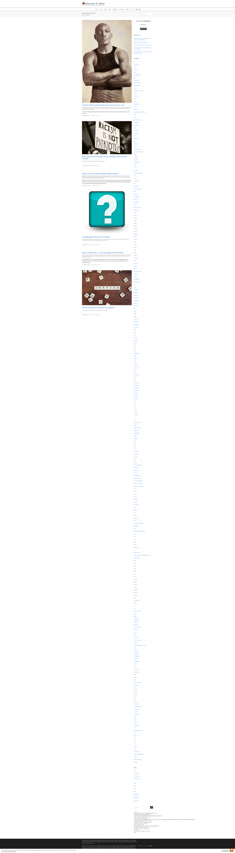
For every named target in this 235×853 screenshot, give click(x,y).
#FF (134, 61)
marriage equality (137, 475)
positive (135, 579)
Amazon (135, 88)
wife (134, 740)
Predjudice (107, 108)
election (135, 226)
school (135, 648)
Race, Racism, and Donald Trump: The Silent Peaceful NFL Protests (104, 158)
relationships (136, 618)
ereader (135, 236)
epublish (113, 239)
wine (135, 743)
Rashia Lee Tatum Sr (138, 610)
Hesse (135, 334)
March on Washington (138, 464)
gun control (136, 305)
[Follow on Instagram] (132, 9)
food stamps (136, 257)
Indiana (135, 377)
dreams (135, 212)
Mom (95, 108)
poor (135, 576)
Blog (109, 9)
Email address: (143, 24)
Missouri (135, 502)
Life (82, 108)
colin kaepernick (85, 161)
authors (135, 101)
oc (104, 108)
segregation (136, 650)
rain (134, 605)
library (135, 446)
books (135, 127)
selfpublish (136, 658)
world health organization (139, 754)
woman (103, 310)
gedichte (135, 268)
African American (92, 107)
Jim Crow (135, 411)
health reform (136, 321)
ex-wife (135, 247)
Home (97, 9)
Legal (135, 441)
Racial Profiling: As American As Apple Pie (98, 308)
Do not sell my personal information (9, 851)
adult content (136, 80)
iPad (134, 401)
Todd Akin (136, 711)
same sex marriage (137, 640)
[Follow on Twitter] (127, 9)
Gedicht (135, 265)
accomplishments (87, 14)
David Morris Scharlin (138, 188)
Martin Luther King (137, 478)
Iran (134, 406)
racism (116, 108)
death (135, 191)
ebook (110, 239)
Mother (97, 108)
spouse (135, 687)
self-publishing (136, 656)
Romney (135, 634)
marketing (136, 470)
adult (135, 77)
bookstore (136, 130)
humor (83, 240)
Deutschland (136, 202)
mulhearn (135, 518)
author (135, 98)
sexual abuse (136, 669)
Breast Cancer (136, 138)
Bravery (135, 135)
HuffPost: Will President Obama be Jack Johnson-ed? (103, 105)
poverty (135, 584)
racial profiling (99, 161)
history (135, 345)
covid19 (135, 178)
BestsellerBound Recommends (140, 111)
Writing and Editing (137, 759)
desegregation (136, 196)
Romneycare (136, 637)
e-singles (107, 239)
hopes (135, 350)
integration (136, 393)
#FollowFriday (136, 64)
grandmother (136, 300)
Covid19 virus (136, 180)
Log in (135, 770)
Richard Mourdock (137, 626)
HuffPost (124, 107)
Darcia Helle (136, 186)
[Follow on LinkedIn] (134, 9)
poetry (135, 565)
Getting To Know (137, 281)
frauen (135, 260)
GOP (135, 287)
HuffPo (121, 107)
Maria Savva (136, 467)
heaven (135, 329)
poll (134, 573)
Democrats (136, 194)
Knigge (135, 435)
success (126, 108)
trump (135, 717)
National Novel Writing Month (139, 531)
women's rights (137, 751)
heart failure (108, 107)
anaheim (135, 93)
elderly (135, 223)
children (135, 154)
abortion (135, 69)
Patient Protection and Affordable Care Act (142, 555)
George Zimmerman (123, 239)
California (135, 143)
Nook (135, 541)
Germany (135, 276)
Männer (135, 462)
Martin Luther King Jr (138, 483)
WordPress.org (137, 778)
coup (135, 175)
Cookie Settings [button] (225, 850)
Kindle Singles (92, 240)
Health (135, 313)
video (135, 727)
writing (105, 240)
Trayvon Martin (85, 257)
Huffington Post (117, 107)
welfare (135, 735)
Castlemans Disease (138, 149)
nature (100, 108)
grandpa (135, 303)
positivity (135, 581)
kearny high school (137, 422)
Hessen (135, 337)
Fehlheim (135, 255)
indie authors (136, 385)
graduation (136, 292)
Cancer (135, 146)
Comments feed (137, 776)
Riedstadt (136, 629)
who (134, 738)
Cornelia (135, 167)
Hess (135, 332)
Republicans (136, 624)
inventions (136, 398)
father (135, 252)
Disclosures (121, 9)
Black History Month (138, 119)
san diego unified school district (140, 645)
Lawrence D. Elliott (86, 115)
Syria (135, 698)
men (134, 494)
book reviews (136, 125)
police (135, 568)
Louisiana (135, 456)
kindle (135, 425)
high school (136, 340)
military (135, 496)
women (106, 310)
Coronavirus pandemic (138, 173)
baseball (135, 106)
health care (136, 318)
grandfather (136, 297)
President (136, 592)
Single (135, 674)
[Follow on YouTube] (139, 9)
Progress (111, 108)
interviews (136, 395)
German (135, 273)
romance (135, 632)
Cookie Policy (136, 800)
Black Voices (136, 122)
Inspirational (128, 107)
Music (135, 520)
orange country (137, 552)
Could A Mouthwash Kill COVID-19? (141, 42)
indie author (136, 382)
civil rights (100, 107)
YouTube (135, 762)
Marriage (92, 108)
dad (103, 107)
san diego (136, 642)
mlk (134, 507)
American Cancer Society (138, 90)
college (135, 165)
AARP (135, 66)
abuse (135, 72)
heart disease (136, 324)
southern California (137, 682)
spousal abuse (136, 685)
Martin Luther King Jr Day (139, 486)
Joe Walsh (136, 414)
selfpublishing (136, 661)
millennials (136, 499)
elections (135, 228)
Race (114, 108)
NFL (89, 161)
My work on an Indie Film (138, 523)
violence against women (138, 730)
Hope (112, 107)
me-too (135, 488)
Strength (122, 108)
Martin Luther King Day (138, 480)
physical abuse (136, 557)
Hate (128, 239)
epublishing (117, 239)
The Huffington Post (138, 706)
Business (135, 141)
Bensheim (136, 109)
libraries (135, 443)
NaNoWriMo (136, 526)
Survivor (135, 695)
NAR (135, 528)
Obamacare (136, 547)
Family (105, 107)
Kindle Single (87, 240)
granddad (135, 295)
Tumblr (135, 719)
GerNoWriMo (136, 279)
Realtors (135, 616)
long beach (86, 108)
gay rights (136, 263)
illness (135, 372)
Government (136, 289)
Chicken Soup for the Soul (139, 151)
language (135, 438)
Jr (134, 417)
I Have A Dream (137, 366)
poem (135, 560)
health (135, 316)
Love (89, 108)
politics (135, 571)
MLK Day (135, 510)
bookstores (136, 133)
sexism (101, 310)
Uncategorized (91, 109)
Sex (134, 664)
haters (135, 311)
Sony (135, 679)
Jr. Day (135, 419)
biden (135, 114)
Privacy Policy (136, 798)
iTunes (135, 409)
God (134, 284)
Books (105, 9)
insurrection (136, 390)
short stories (136, 671)
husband (135, 364)
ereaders (135, 239)
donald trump (136, 210)
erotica (135, 244)
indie (135, 380)
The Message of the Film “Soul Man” (96, 237)
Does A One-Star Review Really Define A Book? (100, 174)
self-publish (136, 653)
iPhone (135, 403)
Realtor (119, 108)
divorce (135, 204)
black (96, 107)
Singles (135, 677)
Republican (136, 621)
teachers (135, 701)
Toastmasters (136, 709)
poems (135, 563)
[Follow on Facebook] (129, 9)
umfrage (135, 722)
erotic (135, 242)
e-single (104, 239)
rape (135, 608)
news (103, 108)
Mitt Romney (136, 504)
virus (135, 733)
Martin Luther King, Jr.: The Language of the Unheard (102, 253)
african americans (92, 239)
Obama (135, 544)
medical (135, 491)
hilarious (135, 342)
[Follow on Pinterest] (137, 9)
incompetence (136, 374)
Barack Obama (136, 104)
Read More (88, 113)
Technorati (136, 703)
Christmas (136, 157)
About (101, 9)
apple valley (136, 96)
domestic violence (137, 207)
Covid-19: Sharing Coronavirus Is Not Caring (142, 45)
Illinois (135, 369)
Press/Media (115, 9)
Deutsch (135, 199)
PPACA (135, 587)
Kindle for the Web (137, 427)
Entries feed (136, 773)
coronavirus (136, 170)
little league (136, 451)
